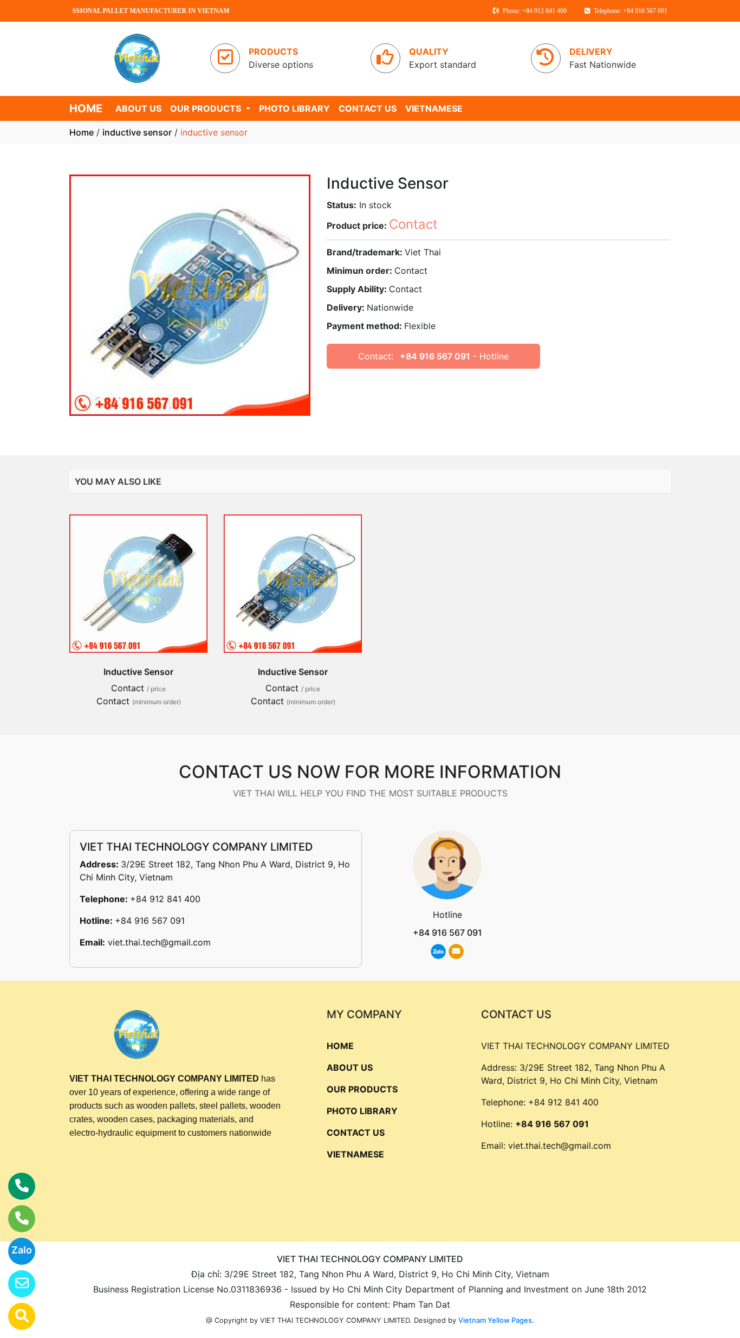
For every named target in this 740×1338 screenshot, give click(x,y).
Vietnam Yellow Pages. (496, 1320)
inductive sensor (137, 132)
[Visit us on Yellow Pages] (15, 1316)
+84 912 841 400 (165, 898)
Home (81, 132)
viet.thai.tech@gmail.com (159, 942)
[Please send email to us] (15, 1283)
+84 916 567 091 (435, 356)
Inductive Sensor (138, 671)
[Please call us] (15, 1218)
